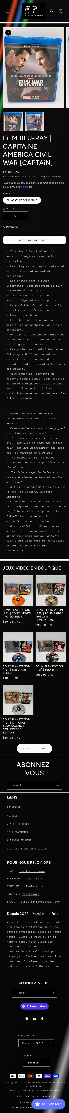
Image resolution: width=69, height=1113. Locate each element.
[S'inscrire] (58, 785)
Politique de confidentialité (36, 1096)
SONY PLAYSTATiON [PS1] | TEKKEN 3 (49, 668)
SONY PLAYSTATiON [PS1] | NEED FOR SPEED (16, 670)
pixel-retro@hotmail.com (40, 901)
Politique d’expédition (27, 1107)
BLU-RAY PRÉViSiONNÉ (22, 200)
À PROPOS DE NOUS (19, 840)
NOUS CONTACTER (17, 832)
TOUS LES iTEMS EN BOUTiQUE (27, 848)
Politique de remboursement (41, 1091)
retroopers (30, 893)
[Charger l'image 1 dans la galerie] (13, 121)
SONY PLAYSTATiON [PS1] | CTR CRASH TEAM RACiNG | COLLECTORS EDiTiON (16, 726)
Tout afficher (34, 748)
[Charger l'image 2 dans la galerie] (34, 121)
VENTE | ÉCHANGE (18, 823)
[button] (7, 11)
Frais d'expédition (13, 177)
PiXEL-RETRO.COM (25, 1083)
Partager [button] (12, 226)
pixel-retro (35, 878)
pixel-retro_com (31, 870)
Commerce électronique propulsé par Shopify (37, 1087)
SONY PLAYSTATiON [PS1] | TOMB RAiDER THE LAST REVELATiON (49, 614)
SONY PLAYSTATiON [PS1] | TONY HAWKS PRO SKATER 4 (17, 613)
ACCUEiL (12, 815)
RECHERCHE (14, 807)
